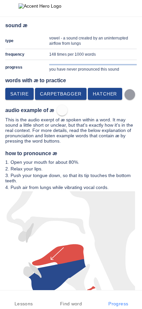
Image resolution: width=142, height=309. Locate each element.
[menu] (9, 8)
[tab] (23, 299)
